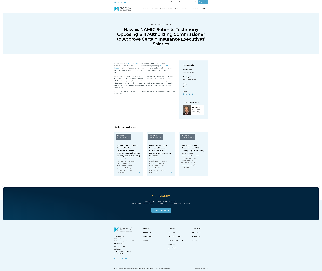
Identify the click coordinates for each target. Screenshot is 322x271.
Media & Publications (182, 9)
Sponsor (174, 2)
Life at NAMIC (148, 236)
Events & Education (166, 9)
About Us (203, 9)
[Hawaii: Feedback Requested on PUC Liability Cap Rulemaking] (204, 172)
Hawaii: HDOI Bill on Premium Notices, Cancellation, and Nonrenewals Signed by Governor (160, 150)
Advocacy (145, 9)
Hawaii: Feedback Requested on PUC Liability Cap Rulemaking (192, 148)
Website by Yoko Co (201, 268)
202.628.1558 (118, 254)
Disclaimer (195, 240)
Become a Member (185, 2)
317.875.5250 (118, 243)
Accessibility (196, 236)
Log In (145, 240)
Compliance (154, 9)
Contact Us (147, 232)
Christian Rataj (197, 107)
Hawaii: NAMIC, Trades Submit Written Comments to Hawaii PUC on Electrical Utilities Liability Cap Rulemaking (128, 150)
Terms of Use (196, 228)
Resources (194, 9)
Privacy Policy (196, 232)
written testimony (134, 63)
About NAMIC (172, 248)
